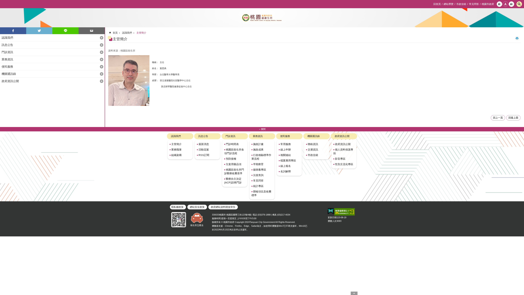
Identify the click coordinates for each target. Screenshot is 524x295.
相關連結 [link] (285, 155)
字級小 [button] (499, 4)
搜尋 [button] (519, 4)
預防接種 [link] (231, 158)
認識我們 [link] (7, 37)
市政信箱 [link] (461, 4)
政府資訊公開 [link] (10, 81)
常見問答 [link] (474, 4)
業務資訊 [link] (7, 59)
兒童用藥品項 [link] (233, 164)
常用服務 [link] (285, 144)
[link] (331, 211)
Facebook (13, 30)
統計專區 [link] (258, 186)
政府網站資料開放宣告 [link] (223, 207)
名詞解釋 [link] (285, 171)
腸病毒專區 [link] (259, 169)
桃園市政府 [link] (488, 4)
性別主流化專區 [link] (344, 164)
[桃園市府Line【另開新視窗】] (178, 219)
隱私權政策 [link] (177, 207)
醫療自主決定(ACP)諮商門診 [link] (233, 180)
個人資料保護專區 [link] (343, 151)
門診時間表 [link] (232, 144)
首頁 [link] (115, 32)
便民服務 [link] (7, 66)
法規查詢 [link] (258, 175)
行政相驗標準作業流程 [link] (261, 157)
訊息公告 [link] (7, 44)
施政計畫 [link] (258, 144)
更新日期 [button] (332, 217)
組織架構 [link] (176, 155)
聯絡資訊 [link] (313, 144)
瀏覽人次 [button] (332, 221)
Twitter (39, 30)
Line (65, 30)
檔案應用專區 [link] (288, 160)
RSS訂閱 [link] (204, 155)
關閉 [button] (263, 129)
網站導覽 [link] (448, 4)
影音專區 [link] (340, 158)
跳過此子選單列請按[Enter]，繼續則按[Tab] (2, 2)
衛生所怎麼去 (196, 225)
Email (92, 30)
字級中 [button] (505, 4)
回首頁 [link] (437, 4)
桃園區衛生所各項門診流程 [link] (234, 151)
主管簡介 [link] (141, 32)
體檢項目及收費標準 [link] (261, 193)
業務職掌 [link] (176, 149)
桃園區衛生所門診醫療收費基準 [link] (234, 171)
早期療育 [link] (258, 164)
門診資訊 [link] (7, 52)
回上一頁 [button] (498, 117)
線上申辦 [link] (285, 149)
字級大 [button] (511, 4)
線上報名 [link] (285, 165)
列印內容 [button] (517, 38)
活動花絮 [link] (204, 149)
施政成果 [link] (258, 149)
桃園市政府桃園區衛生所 (262, 17)
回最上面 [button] (513, 117)
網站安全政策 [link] (197, 207)
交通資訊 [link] (313, 149)
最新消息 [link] (204, 144)
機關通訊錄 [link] (9, 73)
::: (110, 31)
